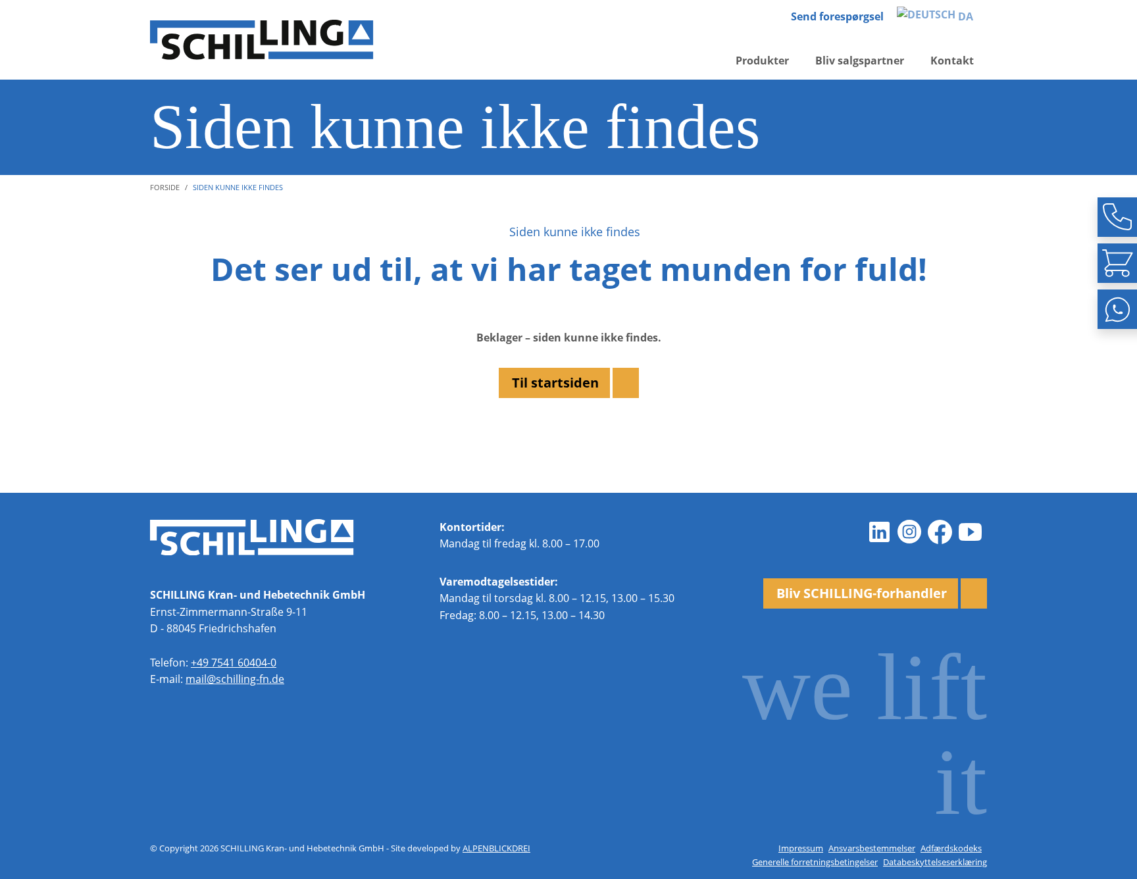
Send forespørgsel (837, 16)
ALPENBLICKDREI (496, 848)
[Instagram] (909, 532)
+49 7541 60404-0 (233, 662)
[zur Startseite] (262, 40)
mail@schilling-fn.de (235, 679)
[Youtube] (970, 532)
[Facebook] (939, 532)
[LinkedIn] (879, 532)
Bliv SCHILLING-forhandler (861, 593)
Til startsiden (555, 382)
